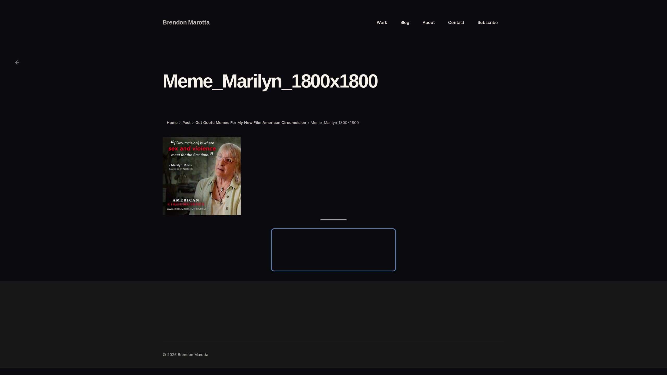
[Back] (17, 62)
